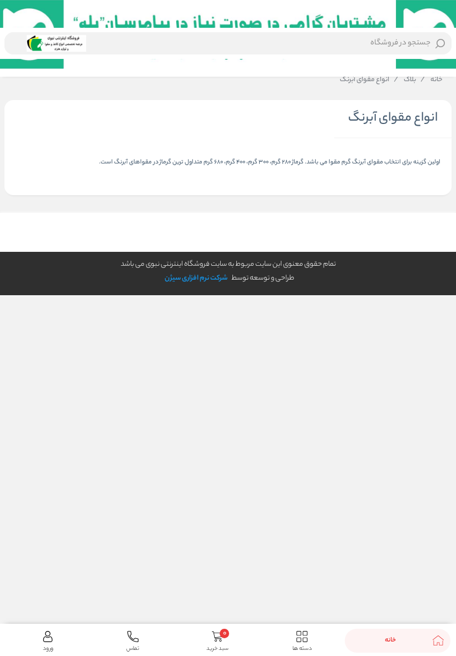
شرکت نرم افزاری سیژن (196, 278)
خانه (431, 80)
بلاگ (405, 80)
